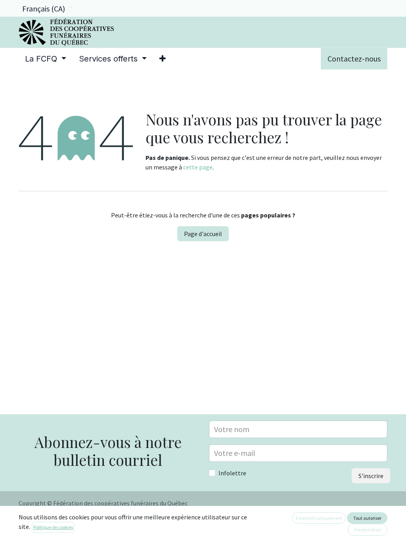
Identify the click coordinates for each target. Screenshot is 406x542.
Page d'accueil (203, 234)
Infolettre (232, 473)
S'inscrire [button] (370, 476)
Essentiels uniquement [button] (319, 518)
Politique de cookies (53, 527)
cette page (198, 167)
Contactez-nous (354, 58)
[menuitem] (46, 59)
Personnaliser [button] (367, 529)
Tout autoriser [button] (367, 518)
